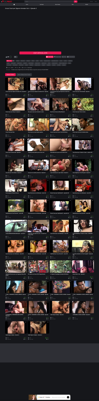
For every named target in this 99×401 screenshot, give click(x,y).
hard (49, 63)
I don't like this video (8, 57)
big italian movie (55, 60)
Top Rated (42, 4)
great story (44, 63)
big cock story (47, 60)
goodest (25, 63)
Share (65, 56)
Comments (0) (72, 56)
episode (70, 60)
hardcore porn (54, 63)
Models (86, 4)
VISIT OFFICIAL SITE (40, 53)
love (69, 63)
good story (19, 63)
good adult (13, 63)
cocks (65, 60)
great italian (31, 63)
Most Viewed (57, 4)
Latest (27, 4)
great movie (38, 63)
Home (14, 4)
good (8, 63)
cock (61, 60)
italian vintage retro (63, 63)
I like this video (6, 57)
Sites (73, 4)
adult (37, 60)
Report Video (58, 56)
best (41, 60)
